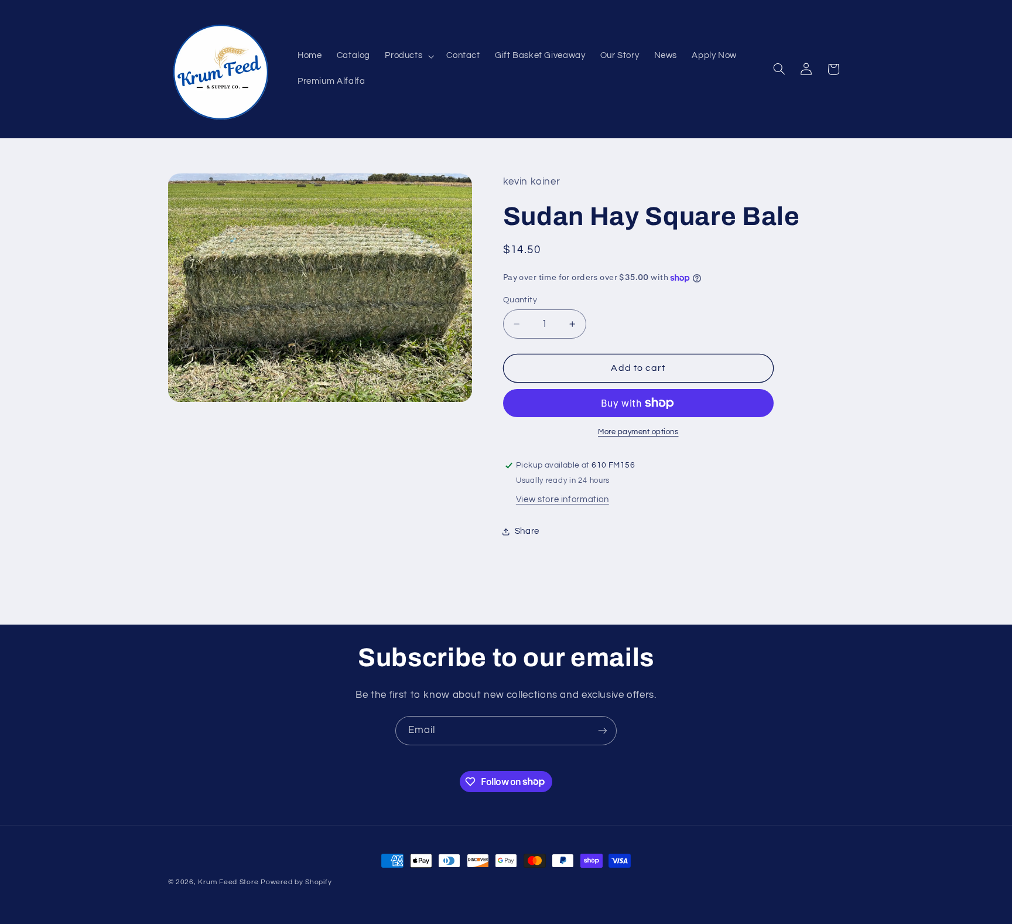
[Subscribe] (602, 730)
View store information (562, 499)
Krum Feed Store (228, 882)
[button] (408, 56)
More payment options (638, 432)
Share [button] (527, 531)
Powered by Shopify (296, 882)
